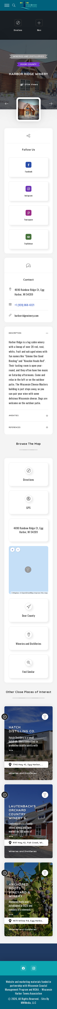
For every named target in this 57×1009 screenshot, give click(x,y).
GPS (28, 508)
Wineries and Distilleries (28, 56)
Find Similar (28, 672)
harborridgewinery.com (26, 315)
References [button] (15, 427)
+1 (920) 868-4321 (24, 305)
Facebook (23, 968)
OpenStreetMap (27, 593)
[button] (28, 335)
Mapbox (16, 593)
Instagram (34, 968)
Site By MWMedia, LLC (35, 1001)
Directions (28, 480)
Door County (28, 64)
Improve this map (41, 593)
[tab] (28, 335)
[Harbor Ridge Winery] (28, 109)
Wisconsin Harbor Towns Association (33, 991)
